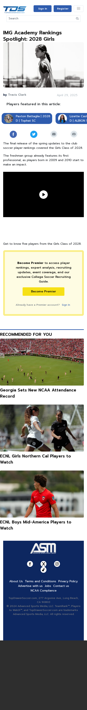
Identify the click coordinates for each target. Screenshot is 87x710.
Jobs (48, 586)
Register (62, 9)
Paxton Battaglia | (28, 116)
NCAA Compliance (44, 590)
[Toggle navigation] (78, 8)
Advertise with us (30, 586)
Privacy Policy (68, 581)
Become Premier (43, 291)
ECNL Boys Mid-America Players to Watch (35, 525)
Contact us (61, 586)
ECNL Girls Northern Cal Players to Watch (35, 459)
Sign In (42, 9)
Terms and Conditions (40, 581)
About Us (16, 581)
